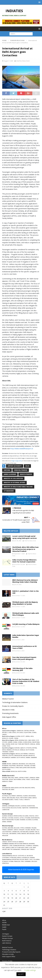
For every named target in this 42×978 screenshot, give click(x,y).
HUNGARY (22, 829)
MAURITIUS (31, 755)
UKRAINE (9, 821)
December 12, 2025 (19, 626)
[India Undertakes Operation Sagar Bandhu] (6, 637)
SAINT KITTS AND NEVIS (17, 847)
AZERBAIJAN (11, 806)
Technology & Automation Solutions (15, 702)
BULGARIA (25, 816)
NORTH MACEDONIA (8, 819)
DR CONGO (20, 732)
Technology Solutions (9, 950)
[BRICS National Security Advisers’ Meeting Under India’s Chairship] (6, 582)
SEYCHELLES (15, 750)
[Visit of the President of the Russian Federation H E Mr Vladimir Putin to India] (6, 681)
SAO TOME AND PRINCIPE (22, 744)
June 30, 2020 (17, 541)
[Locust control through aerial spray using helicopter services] (6, 538)
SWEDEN (23, 833)
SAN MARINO (13, 833)
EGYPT (23, 736)
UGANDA (11, 751)
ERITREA (34, 748)
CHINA (17, 767)
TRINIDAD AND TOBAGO (28, 849)
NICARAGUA (25, 857)
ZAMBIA (28, 757)
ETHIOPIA (29, 748)
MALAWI (25, 755)
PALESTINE (5, 779)
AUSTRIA (4, 828)
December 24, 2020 (19, 564)
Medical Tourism (8, 699)
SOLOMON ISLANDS (7, 799)
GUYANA (10, 861)
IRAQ (12, 777)
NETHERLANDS (24, 831)
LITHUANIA (27, 818)
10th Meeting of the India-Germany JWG (22, 669)
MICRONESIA (32, 796)
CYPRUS (22, 828)
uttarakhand (9, 491)
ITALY (37, 829)
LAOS (27, 764)
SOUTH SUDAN (30, 750)
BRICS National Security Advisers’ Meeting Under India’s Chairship (25, 581)
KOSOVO (16, 818)
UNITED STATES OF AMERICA (16, 842)
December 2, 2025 (19, 639)
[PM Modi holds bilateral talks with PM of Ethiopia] (6, 615)
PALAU (17, 797)
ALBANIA (4, 816)
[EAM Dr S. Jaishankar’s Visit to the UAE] (6, 593)
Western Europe (7, 938)
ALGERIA (17, 736)
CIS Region (5, 934)
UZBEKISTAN (5, 809)
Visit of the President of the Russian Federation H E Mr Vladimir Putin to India (25, 681)
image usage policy (16, 461)
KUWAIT (26, 777)
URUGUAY (34, 861)
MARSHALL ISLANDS (22, 796)
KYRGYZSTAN (6, 808)
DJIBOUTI (23, 748)
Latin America (6, 943)
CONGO (14, 732)
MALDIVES (28, 787)
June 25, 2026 (17, 584)
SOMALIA (22, 750)
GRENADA (35, 845)
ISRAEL (16, 777)
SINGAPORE (19, 765)
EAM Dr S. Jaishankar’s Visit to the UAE (25, 592)
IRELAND (33, 829)
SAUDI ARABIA (17, 779)
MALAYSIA (32, 764)
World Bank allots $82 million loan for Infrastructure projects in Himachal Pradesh (25, 549)
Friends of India (7, 961)
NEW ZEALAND (31, 767)
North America (6, 941)
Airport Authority (15, 466)
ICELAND (27, 829)
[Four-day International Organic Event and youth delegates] (6, 659)
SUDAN (11, 738)
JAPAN (25, 767)
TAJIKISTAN (25, 808)
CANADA (4, 842)
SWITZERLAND (31, 833)
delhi (27, 466)
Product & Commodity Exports (13, 706)
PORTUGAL (5, 833)
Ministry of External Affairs (14, 482)
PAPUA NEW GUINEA (26, 797)
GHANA (15, 742)
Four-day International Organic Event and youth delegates (24, 658)
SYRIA (23, 779)
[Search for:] (21, 33)
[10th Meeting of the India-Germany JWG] (6, 670)
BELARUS (17, 806)
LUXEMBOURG (16, 831)
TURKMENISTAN (33, 808)
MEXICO (19, 857)
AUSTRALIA (11, 767)
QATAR (11, 779)
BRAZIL (27, 859)
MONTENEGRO (35, 818)
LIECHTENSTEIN (6, 831)
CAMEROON (19, 730)
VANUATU (27, 799)
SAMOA (34, 797)
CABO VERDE (31, 740)
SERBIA (4, 821)
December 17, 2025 (19, 595)
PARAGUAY (17, 861)
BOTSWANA (24, 753)
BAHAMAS (32, 843)
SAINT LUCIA (28, 847)
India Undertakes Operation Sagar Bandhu (25, 636)
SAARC (4, 927)
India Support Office (9, 717)
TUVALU (21, 799)
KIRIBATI (13, 796)
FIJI (10, 796)
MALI (3, 744)
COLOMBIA (36, 859)
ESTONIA (10, 818)
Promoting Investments (10, 713)
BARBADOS (5, 845)
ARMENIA (4, 806)
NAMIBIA (13, 757)
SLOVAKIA (29, 819)
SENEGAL (32, 744)
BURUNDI (17, 748)
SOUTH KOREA (6, 769)
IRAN (9, 777)
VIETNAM (32, 765)
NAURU (4, 797)
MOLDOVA (14, 808)
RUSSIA (19, 808)
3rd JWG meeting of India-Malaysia (25, 624)
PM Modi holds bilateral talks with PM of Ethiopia (25, 614)
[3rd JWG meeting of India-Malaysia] (6, 626)
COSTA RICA (21, 855)
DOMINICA (29, 845)
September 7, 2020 (19, 554)
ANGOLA (18, 753)
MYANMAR (5, 765)
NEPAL (33, 787)
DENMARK (28, 828)
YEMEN (10, 781)
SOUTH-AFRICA (20, 757)
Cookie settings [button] (30, 970)
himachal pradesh (20, 470)
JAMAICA (8, 847)
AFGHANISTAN (6, 787)
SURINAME (28, 861)
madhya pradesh (26, 474)
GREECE (16, 829)
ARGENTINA (15, 859)
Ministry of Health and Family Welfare (18, 487)
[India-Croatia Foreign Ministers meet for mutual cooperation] (6, 562)
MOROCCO (5, 738)
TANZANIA (5, 751)
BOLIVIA (21, 859)
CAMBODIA (15, 764)
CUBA (10, 845)
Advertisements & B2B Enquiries (21, 869)
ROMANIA (22, 819)
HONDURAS (13, 857)
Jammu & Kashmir (10, 474)
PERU (22, 861)
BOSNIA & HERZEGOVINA (15, 816)
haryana (7, 470)
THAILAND (27, 765)
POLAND (16, 819)
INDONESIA (22, 764)
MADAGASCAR (18, 755)
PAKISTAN (5, 789)
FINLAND (33, 828)
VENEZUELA (5, 863)
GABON (4, 734)
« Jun (3, 911)
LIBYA (31, 736)
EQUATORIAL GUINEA (30, 732)
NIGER (12, 744)
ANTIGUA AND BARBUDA (21, 843)
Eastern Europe (7, 936)
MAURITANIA (36, 742)
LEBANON (32, 777)
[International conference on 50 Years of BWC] (6, 648)
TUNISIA (16, 738)
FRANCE (4, 829)
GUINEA (20, 742)
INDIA (21, 767)
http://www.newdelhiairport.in (21, 449)
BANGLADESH (15, 787)
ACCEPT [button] (21, 974)
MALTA (37, 831)
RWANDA (9, 750)
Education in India (8, 710)
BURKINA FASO (23, 740)
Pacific (4, 929)
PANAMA (32, 857)
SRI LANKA (11, 789)
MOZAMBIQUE (6, 757)
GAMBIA (10, 742)
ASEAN (4, 762)
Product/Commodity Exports (11, 952)
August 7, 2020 (8, 61)
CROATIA (31, 816)
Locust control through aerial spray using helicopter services (24, 537)
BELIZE (15, 855)
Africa (4, 920)
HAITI (3, 847)
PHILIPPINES (12, 765)
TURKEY (28, 779)
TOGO (8, 746)
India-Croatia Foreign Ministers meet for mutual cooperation (24, 561)
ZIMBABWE (34, 757)
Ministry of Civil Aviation (13, 478)
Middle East (6, 925)
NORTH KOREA (22, 771)
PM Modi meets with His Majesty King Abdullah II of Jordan (25, 603)
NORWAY (31, 831)
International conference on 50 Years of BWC (24, 647)
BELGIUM (16, 828)
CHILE (31, 859)
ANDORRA (10, 828)
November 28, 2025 (19, 686)
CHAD (10, 732)
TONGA (16, 799)
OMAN (37, 777)
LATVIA (22, 818)
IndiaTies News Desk (23, 61)
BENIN (16, 740)
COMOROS (31, 753)
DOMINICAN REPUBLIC (19, 845)
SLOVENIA (35, 819)
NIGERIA (8, 744)
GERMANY (10, 829)
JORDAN (21, 777)
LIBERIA (27, 736)
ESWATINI (5, 755)
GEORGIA (23, 806)
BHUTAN (21, 787)
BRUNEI (9, 764)
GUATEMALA (5, 857)
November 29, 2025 (19, 662)
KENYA (4, 750)
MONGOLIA (14, 771)
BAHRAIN (4, 777)
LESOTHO (11, 755)
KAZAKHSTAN (31, 806)
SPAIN (19, 833)
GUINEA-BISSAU (27, 742)
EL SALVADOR (29, 855)
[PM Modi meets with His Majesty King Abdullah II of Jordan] (6, 604)
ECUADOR (5, 861)
